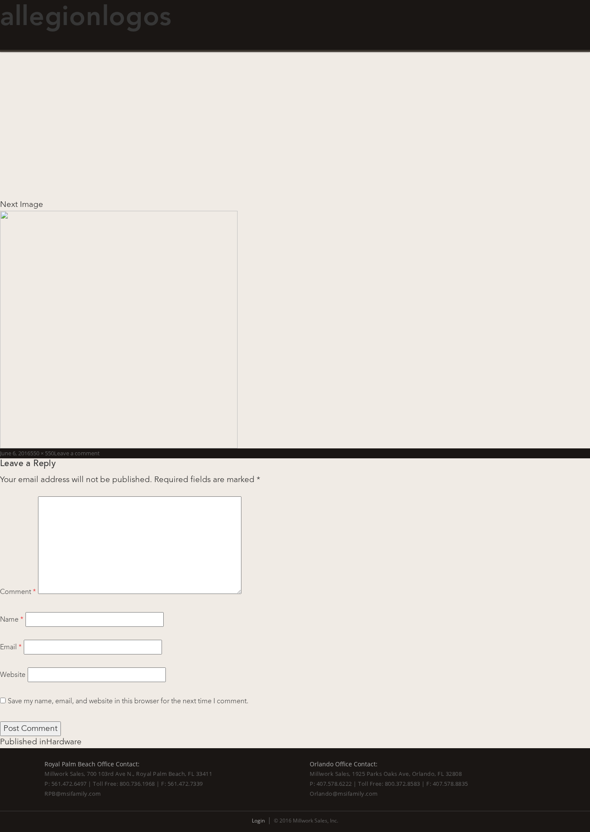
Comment (18, 592)
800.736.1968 (137, 784)
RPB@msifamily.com (72, 793)
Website (12, 675)
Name (11, 619)
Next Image (21, 204)
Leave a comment (77, 453)
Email (11, 647)
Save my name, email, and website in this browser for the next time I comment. (128, 701)
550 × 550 (42, 453)
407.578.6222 (334, 784)
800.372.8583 (402, 784)
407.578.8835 (450, 784)
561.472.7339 (185, 784)
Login (258, 820)
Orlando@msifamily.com (344, 793)
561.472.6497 (69, 784)
